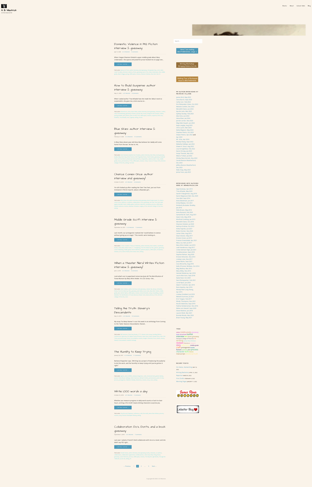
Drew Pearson (131, 157)
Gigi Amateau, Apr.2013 (184, 189)
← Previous (127, 466)
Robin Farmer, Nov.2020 (184, 231)
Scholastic (136, 206)
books (148, 453)
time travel (133, 251)
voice (137, 251)
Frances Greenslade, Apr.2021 (186, 240)
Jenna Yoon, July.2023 (183, 172)
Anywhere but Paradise (134, 155)
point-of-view (133, 115)
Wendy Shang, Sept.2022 (184, 142)
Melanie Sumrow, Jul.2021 (185, 297)
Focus (142, 202)
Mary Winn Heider (154, 291)
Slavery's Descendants (120, 340)
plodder (120, 115)
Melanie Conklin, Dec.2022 (185, 107)
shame (158, 338)
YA (159, 74)
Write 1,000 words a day (130, 391)
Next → (154, 466)
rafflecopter (133, 74)
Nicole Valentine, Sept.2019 (185, 304)
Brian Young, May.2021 (184, 318)
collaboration (136, 202)
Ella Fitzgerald (139, 157)
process (154, 204)
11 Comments (137, 355)
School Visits (301, 6)
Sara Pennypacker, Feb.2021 (186, 280)
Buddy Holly (117, 157)
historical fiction (136, 159)
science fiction (126, 251)
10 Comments (135, 316)
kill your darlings (126, 378)
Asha (129, 111)
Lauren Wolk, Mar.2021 (184, 313)
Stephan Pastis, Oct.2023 (185, 132)
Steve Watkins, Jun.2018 (184, 311)
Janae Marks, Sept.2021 (184, 261)
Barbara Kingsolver (138, 376)
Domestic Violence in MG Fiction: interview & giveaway (136, 46)
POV (138, 115)
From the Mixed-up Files (147, 247)
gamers (156, 247)
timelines (116, 117)
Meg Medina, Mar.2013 (184, 268)
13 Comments (138, 136)
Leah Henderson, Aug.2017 (185, 247)
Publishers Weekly (130, 380)
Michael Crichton (144, 378)
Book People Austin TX (153, 200)
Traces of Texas (152, 161)
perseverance (125, 161)
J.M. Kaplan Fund (131, 336)
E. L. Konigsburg (136, 247)
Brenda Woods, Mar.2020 (185, 315)
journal (138, 113)
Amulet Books (124, 453)
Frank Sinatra (150, 157)
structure (183, 334)
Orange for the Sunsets (153, 113)
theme (191, 352)
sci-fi (120, 251)
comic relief (160, 70)
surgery (141, 206)
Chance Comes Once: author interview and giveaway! (133, 176)
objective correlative (145, 204)
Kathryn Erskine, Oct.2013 (185, 226)
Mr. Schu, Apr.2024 (182, 139)
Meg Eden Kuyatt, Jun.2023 (185, 123)
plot (124, 115)
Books (285, 6)
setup (150, 293)
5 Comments (134, 52)
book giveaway (143, 70)
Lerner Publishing (118, 249)
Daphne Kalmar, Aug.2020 (185, 254)
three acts (160, 115)
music (119, 161)
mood (144, 113)
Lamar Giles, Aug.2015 (184, 233)
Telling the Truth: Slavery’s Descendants (132, 310)
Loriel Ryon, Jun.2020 (183, 283)
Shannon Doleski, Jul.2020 (185, 224)
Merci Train (156, 159)
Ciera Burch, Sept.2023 (184, 100)
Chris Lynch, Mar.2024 (183, 128)
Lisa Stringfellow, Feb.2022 (185, 149)
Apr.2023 (179, 137)
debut (120, 72)
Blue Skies (153, 155)
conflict (163, 111)
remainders (160, 249)
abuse (122, 70)
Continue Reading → (123, 64)
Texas (146, 161)
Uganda (132, 117)
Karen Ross (145, 336)
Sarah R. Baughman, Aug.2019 (186, 194)
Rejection (179, 375)
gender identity (159, 376)
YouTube (131, 163)
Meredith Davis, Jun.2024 (184, 109)
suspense (154, 115)
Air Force (126, 70)
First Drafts (180, 378)
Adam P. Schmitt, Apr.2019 (185, 285)
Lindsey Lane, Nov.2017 (184, 259)
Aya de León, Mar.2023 (184, 111)
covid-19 (116, 72)
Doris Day (123, 157)
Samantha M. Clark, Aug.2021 (186, 215)
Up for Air (122, 458)
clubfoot (123, 202)
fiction (134, 72)
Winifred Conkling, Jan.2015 (185, 219)
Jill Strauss (139, 336)
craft (115, 113)
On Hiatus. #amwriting (184, 367)
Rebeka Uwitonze (118, 206)
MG (160, 72)
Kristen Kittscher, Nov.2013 (185, 257)
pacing (127, 74)
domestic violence (128, 72)
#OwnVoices (124, 111)
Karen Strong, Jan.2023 (184, 151)
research (193, 343)
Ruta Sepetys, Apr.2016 (184, 287)
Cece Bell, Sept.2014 (183, 198)
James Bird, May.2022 (183, 97)
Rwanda (131, 206)
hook (177, 334)
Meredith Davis (122, 204)
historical (129, 159)
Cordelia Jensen (139, 455)
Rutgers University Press (149, 338)
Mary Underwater (153, 72)
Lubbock (150, 159)
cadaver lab (149, 289)
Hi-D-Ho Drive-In (122, 159)
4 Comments (135, 93)
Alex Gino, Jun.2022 (182, 116)
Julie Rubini (140, 291)
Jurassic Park (117, 378)
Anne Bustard (124, 155)
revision (138, 74)
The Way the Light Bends (151, 456)
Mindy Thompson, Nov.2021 (186, 301)
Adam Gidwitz (124, 289)
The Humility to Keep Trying (132, 352)
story (148, 380)
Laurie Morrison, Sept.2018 (185, 275)
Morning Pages (181, 381)
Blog (309, 6)
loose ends (146, 291)
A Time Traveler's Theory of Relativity (130, 245)
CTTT (139, 334)
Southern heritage (131, 340)
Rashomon (139, 380)
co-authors (129, 202)
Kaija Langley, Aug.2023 (184, 125)
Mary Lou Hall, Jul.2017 (184, 243)
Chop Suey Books (132, 334)
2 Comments (137, 395)
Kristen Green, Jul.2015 (184, 238)
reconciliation (134, 338)
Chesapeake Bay (151, 70)
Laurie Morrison (124, 456)
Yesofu (140, 117)
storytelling (155, 293)
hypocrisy (124, 336)
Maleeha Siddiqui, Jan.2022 (185, 144)
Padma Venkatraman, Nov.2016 (187, 306)
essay (150, 334)
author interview (134, 70)
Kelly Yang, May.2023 (183, 170)
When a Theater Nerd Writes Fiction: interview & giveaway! (139, 265)
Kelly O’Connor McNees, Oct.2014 (187, 266)
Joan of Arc (145, 72)
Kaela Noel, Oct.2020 (183, 278)
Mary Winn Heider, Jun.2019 (185, 245)
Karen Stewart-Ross (154, 336)
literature (187, 343)
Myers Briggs (121, 74)
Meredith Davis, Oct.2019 (185, 222)
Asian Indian (134, 111)
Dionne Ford (145, 334)
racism (128, 338)
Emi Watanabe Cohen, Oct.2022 (187, 104)
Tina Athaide (123, 117)
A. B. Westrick (9, 10)
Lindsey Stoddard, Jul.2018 (185, 294)
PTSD (130, 161)
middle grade (194, 345)
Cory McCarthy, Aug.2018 (185, 264)
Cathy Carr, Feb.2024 (183, 102)
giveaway (139, 72)
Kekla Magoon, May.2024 (184, 130)
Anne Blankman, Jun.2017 (185, 201)
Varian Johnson (150, 295)
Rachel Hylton (124, 293)
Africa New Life (125, 200)
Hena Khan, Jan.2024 (183, 118)
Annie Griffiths (128, 376)
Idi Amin (133, 113)
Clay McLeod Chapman (127, 413)
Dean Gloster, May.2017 (184, 236)
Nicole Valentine (135, 249)
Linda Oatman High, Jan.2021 (186, 250)
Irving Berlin (144, 159)
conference (136, 413)
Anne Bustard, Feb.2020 (184, 212)
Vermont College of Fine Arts (155, 206)
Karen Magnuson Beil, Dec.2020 (187, 196)
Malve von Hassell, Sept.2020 (186, 308)
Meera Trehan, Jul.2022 (184, 156)
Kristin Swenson (135, 378)
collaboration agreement (128, 455)
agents (122, 376)
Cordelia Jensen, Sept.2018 (185, 252)
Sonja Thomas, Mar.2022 (184, 153)
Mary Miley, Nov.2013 (183, 271)
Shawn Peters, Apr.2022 (184, 135)
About (292, 6)
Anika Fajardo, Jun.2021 (184, 229)
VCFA (159, 161)
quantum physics (145, 249)
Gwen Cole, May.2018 (183, 217)
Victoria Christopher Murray (129, 415)
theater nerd (142, 295)
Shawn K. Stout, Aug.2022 (185, 146)
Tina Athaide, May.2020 (184, 191)
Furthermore (117, 336)
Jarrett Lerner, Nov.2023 (184, 121)
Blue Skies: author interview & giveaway (134, 131)
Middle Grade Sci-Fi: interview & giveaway (135, 222)
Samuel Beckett (144, 293)
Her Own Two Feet (155, 202)
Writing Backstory (182, 372)
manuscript (180, 354)
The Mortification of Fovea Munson (128, 295)
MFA (186, 337)
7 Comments (138, 227)
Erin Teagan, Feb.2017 (184, 299)
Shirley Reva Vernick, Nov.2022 (186, 158)
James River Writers (154, 413)
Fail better (159, 289)
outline (161, 113)
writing (136, 117)
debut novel (128, 247)
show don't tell (154, 74)
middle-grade (130, 204)
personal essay (122, 338)
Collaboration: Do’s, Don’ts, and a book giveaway (140, 429)
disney (154, 289)
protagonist (122, 380)
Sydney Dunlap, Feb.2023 (185, 114)
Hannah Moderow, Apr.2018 (185, 273)
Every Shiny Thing (151, 455)
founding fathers (157, 334)
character (158, 111)
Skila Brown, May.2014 (184, 210)
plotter (127, 115)
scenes (184, 350)
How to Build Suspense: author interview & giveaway (135, 87)
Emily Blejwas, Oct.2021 (184, 203)
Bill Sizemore (124, 334)
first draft (145, 413)
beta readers (153, 245)
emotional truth (151, 376)
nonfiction (137, 204)
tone (128, 117)
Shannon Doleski (145, 74)
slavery (162, 338)
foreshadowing (121, 113)
